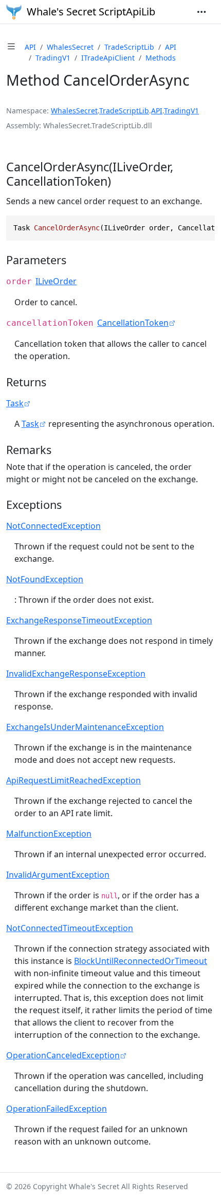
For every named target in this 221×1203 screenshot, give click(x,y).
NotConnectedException (53, 525)
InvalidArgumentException (57, 874)
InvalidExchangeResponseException (75, 673)
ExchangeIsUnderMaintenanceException (85, 727)
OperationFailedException (56, 1108)
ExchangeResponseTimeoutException (79, 620)
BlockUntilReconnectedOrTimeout (140, 961)
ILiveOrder (56, 281)
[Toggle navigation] (201, 12)
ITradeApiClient (108, 58)
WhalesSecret (70, 47)
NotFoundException (44, 579)
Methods (160, 58)
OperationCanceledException (63, 1055)
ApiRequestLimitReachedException (73, 780)
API (30, 47)
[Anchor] (119, 181)
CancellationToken (133, 322)
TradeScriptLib (129, 47)
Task (15, 403)
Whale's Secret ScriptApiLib (91, 11)
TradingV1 (52, 58)
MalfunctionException (48, 833)
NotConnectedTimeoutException (69, 928)
